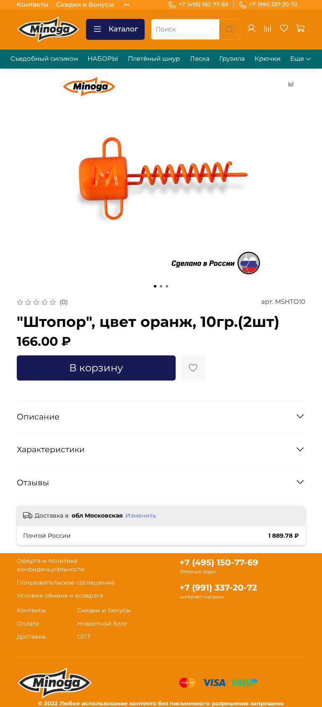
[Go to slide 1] (155, 286)
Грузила (232, 58)
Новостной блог (102, 623)
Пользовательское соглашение (65, 582)
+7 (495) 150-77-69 (203, 4)
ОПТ (84, 636)
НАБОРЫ (103, 58)
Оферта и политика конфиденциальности (51, 564)
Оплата (28, 623)
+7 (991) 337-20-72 (273, 4)
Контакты (32, 4)
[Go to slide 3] (167, 286)
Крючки (267, 58)
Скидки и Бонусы (85, 4)
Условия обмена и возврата (60, 595)
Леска (200, 58)
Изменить (140, 515)
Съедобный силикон (44, 58)
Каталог (123, 29)
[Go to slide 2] (161, 286)
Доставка (31, 636)
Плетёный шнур (154, 58)
